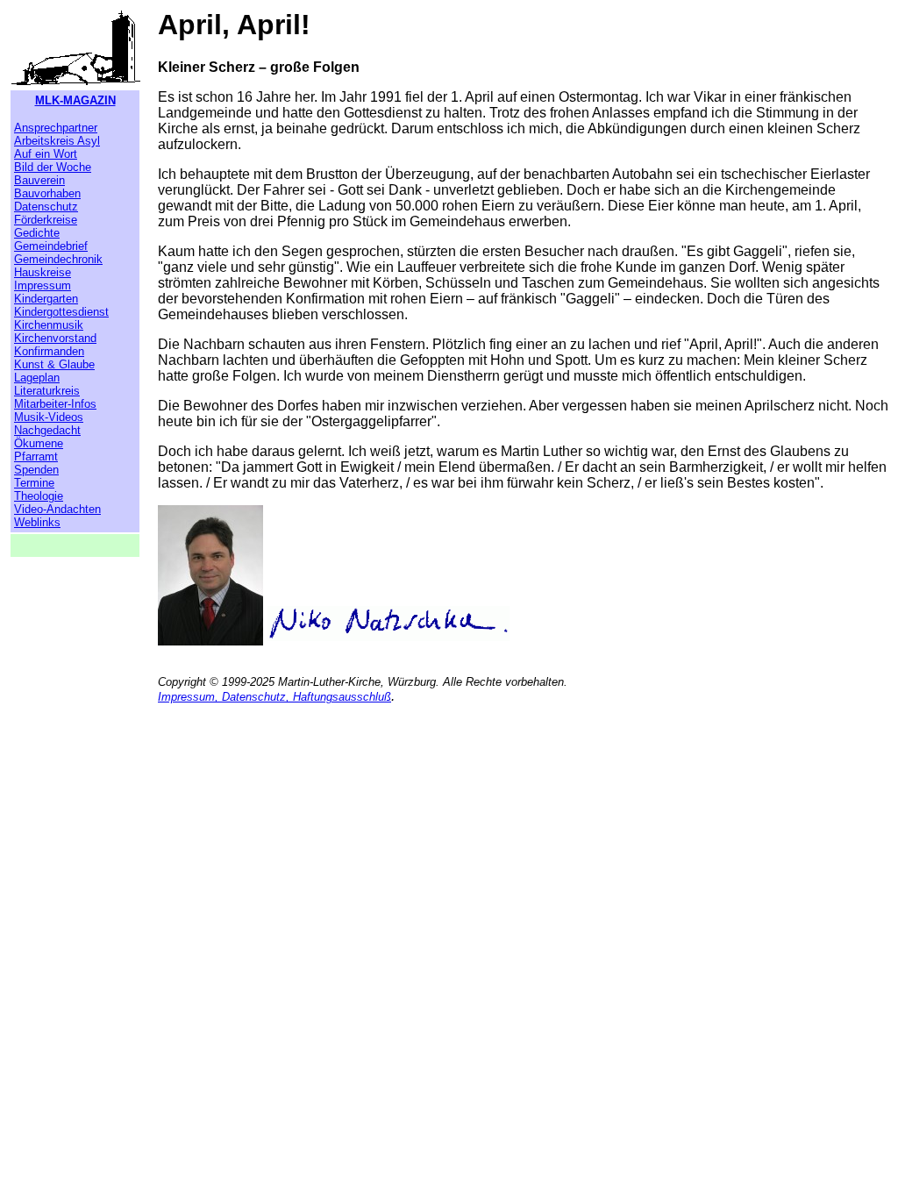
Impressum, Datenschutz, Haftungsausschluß (274, 696)
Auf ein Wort (45, 153)
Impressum (42, 285)
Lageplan (37, 377)
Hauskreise (42, 272)
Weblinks (37, 522)
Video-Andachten (57, 509)
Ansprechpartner (55, 127)
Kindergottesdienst (61, 311)
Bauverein (39, 180)
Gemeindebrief (51, 246)
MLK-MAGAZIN (75, 100)
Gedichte (37, 232)
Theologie (38, 496)
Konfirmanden (49, 351)
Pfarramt (36, 456)
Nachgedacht (47, 430)
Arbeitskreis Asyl (57, 140)
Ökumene (38, 443)
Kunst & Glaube (54, 364)
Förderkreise (45, 219)
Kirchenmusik (48, 325)
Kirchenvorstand (55, 338)
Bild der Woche (52, 167)
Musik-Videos (48, 417)
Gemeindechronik (58, 259)
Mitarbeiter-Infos (55, 403)
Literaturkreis (47, 390)
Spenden (36, 469)
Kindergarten (46, 298)
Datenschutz (46, 206)
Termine (34, 482)
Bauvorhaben (47, 193)
